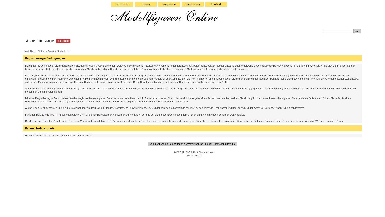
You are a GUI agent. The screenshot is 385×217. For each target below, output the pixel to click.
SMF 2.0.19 (178, 152)
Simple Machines (207, 152)
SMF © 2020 (192, 152)
